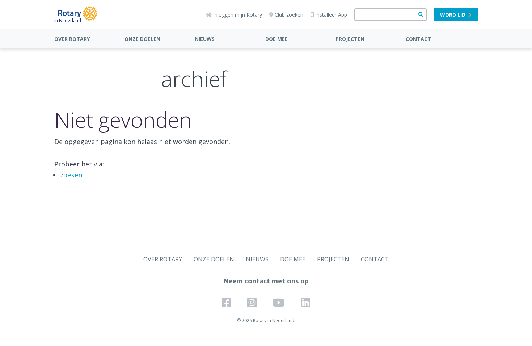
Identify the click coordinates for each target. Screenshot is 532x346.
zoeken (71, 174)
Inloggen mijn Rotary (237, 14)
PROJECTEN (349, 38)
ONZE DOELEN (142, 38)
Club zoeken (289, 14)
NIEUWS (205, 38)
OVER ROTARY (72, 38)
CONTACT (418, 38)
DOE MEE (276, 38)
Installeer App (331, 14)
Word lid (452, 14)
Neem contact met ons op (266, 281)
